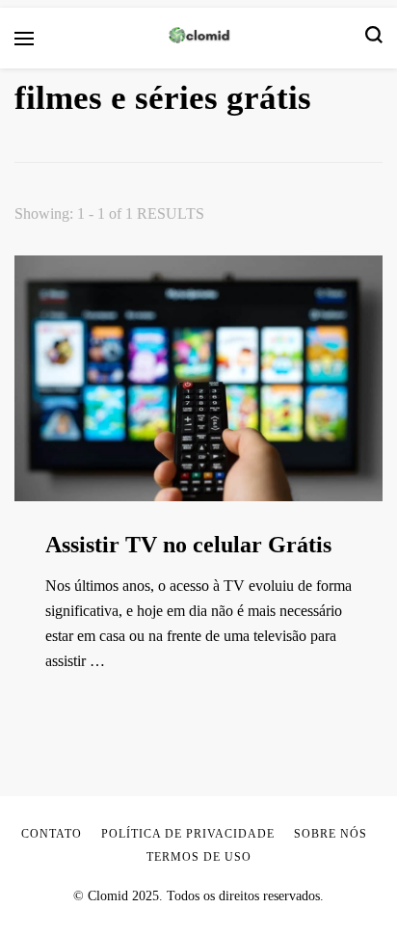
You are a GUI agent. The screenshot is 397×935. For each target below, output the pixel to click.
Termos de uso (198, 857)
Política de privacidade (188, 834)
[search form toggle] (374, 38)
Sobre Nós (330, 834)
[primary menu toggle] (24, 38)
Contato (51, 834)
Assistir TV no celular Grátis (188, 544)
